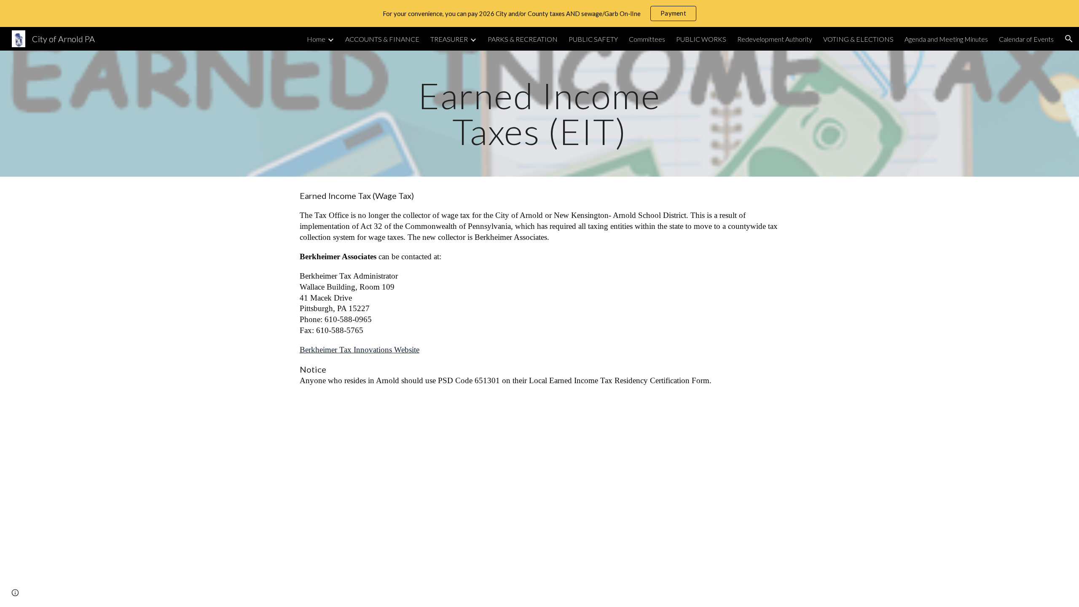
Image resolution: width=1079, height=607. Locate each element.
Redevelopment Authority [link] (774, 39)
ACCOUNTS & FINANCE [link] (382, 39)
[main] (539, 113)
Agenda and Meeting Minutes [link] (946, 39)
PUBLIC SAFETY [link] (593, 39)
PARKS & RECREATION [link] (523, 39)
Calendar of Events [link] (1026, 39)
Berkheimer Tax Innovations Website (359, 349)
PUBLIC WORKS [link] (701, 39)
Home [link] (316, 39)
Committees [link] (647, 39)
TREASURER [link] (449, 39)
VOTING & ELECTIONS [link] (858, 39)
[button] (1069, 39)
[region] (539, 13)
